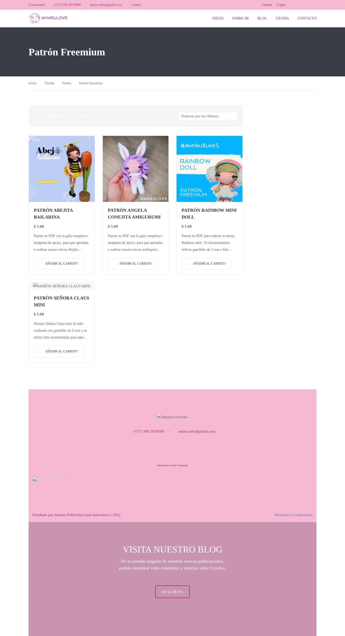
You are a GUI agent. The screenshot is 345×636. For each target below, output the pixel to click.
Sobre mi (240, 18)
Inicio (218, 18)
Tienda (282, 18)
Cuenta (267, 5)
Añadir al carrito (61, 263)
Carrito (136, 5)
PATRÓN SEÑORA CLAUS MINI (61, 301)
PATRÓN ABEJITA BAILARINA (53, 214)
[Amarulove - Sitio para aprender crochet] (48, 18)
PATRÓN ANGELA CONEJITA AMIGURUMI (134, 214)
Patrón (66, 83)
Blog (262, 18)
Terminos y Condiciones (293, 515)
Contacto (307, 18)
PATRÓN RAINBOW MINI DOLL (209, 214)
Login (281, 5)
